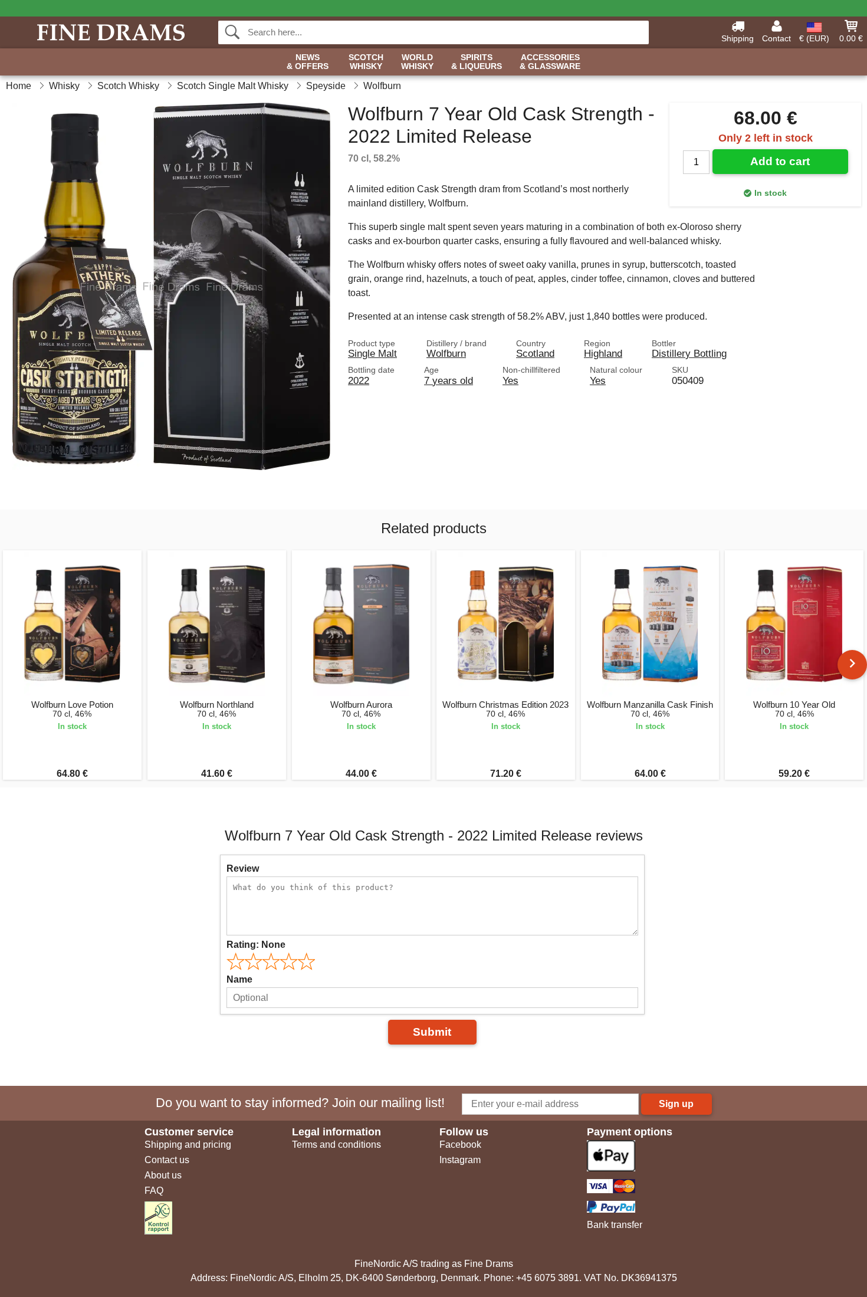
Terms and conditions (336, 1145)
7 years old (448, 380)
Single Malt (372, 353)
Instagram (460, 1160)
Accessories (550, 61)
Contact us (166, 1160)
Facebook (460, 1145)
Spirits (476, 61)
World (417, 61)
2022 (358, 380)
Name (239, 979)
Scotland (535, 353)
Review (242, 868)
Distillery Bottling (689, 353)
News (308, 61)
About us (163, 1175)
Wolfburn (446, 353)
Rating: (255, 945)
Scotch (366, 61)
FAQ (153, 1191)
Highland (603, 353)
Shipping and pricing (187, 1145)
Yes (510, 380)
